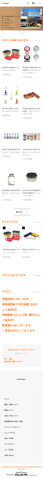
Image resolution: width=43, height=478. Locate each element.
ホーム (6, 399)
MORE (19, 212)
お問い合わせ (9, 455)
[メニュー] (39, 3)
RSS (5, 438)
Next (38, 238)
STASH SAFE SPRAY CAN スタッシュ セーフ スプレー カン (31, 152)
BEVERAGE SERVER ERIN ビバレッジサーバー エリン (11, 193)
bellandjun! (5, 3)
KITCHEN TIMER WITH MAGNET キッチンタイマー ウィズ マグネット (32, 70)
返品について (9, 410)
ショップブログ (9, 433)
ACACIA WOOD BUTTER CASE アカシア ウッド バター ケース (31, 111)
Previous (4, 238)
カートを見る (9, 449)
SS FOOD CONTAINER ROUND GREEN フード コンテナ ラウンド (31, 193)
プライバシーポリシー (12, 427)
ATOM (11, 438)
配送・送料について (11, 404)
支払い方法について (11, 416)
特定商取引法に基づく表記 (13, 421)
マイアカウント (9, 444)
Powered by (10, 475)
